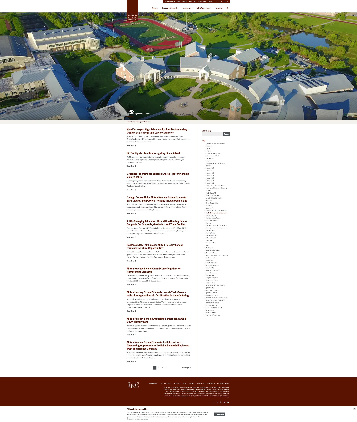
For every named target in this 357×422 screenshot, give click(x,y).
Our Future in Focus (212, 258)
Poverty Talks (210, 268)
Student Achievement (212, 295)
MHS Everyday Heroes (212, 250)
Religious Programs (212, 278)
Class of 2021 (210, 168)
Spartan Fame (210, 288)
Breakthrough (210, 158)
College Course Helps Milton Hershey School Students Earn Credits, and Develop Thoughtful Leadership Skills (157, 199)
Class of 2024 (210, 176)
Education (209, 200)
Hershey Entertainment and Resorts (217, 228)
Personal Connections (212, 265)
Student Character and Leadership (216, 298)
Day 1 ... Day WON (211, 193)
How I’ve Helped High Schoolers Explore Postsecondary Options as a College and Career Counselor (157, 131)
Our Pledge (209, 260)
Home (129, 122)
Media (184, 383)
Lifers (207, 245)
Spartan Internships (212, 290)
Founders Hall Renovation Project (216, 210)
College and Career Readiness (215, 185)
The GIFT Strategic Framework (215, 300)
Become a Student (169, 8)
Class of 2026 (210, 180)
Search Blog (206, 131)
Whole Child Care (211, 313)
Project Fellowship (211, 273)
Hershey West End (211, 235)
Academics (186, 8)
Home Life (209, 240)
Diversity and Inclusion (213, 195)
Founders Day (210, 208)
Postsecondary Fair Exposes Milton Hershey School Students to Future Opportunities (155, 246)
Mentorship (209, 248)
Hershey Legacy (211, 230)
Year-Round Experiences (213, 315)
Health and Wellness (212, 220)
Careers (219, 8)
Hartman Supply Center (213, 218)
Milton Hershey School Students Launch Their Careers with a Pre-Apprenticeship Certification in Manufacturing (158, 294)
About (154, 8)
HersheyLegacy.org (223, 383)
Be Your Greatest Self (212, 156)
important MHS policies (181, 396)
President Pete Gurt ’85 (213, 270)
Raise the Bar (210, 275)
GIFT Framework (165, 383)
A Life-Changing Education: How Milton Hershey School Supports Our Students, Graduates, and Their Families (157, 223)
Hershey (208, 223)
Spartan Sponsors (211, 293)
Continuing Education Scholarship (216, 188)
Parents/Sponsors (211, 263)
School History (210, 283)
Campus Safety (210, 161)
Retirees (191, 383)
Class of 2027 (210, 183)
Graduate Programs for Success (216, 213)
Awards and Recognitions (214, 153)
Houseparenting (211, 243)
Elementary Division (212, 203)
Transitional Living (211, 305)
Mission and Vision (211, 253)
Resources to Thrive (212, 280)
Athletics (208, 151)
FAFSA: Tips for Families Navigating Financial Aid (153, 153)
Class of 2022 (210, 170)
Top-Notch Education (212, 303)
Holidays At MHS (211, 238)
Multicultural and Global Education (217, 255)
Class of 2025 (210, 178)
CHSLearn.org (200, 383)
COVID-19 (208, 190)
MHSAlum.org (211, 383)
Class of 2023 (210, 173)
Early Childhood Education (214, 198)
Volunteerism (210, 310)
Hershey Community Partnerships (216, 225)
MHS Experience (203, 8)
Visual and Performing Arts (214, 308)
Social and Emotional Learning (215, 285)
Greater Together (211, 215)
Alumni (208, 148)
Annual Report (153, 383)
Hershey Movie (210, 233)
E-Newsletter (176, 383)
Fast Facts (209, 205)
